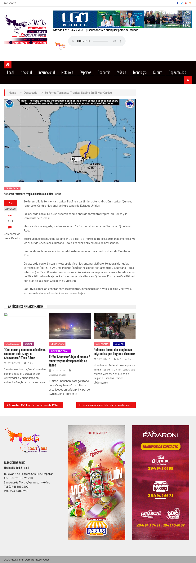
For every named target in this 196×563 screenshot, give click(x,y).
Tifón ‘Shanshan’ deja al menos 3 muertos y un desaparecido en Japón (69, 361)
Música (121, 72)
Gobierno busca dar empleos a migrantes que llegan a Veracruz (114, 352)
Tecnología (140, 72)
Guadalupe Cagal (57, 375)
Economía (104, 72)
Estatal (119, 343)
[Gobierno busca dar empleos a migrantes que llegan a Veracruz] (115, 326)
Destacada (12, 188)
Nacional (26, 72)
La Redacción (124, 359)
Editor (31, 363)
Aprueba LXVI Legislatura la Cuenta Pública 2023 (36, 405)
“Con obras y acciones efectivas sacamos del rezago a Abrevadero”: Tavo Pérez (24, 354)
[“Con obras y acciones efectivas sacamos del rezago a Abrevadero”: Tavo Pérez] (25, 326)
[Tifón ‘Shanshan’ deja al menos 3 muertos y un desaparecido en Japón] (70, 326)
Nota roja (67, 72)
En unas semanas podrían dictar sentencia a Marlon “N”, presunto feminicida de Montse (107, 405)
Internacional (46, 72)
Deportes (85, 72)
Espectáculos (177, 72)
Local (10, 72)
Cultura (157, 72)
